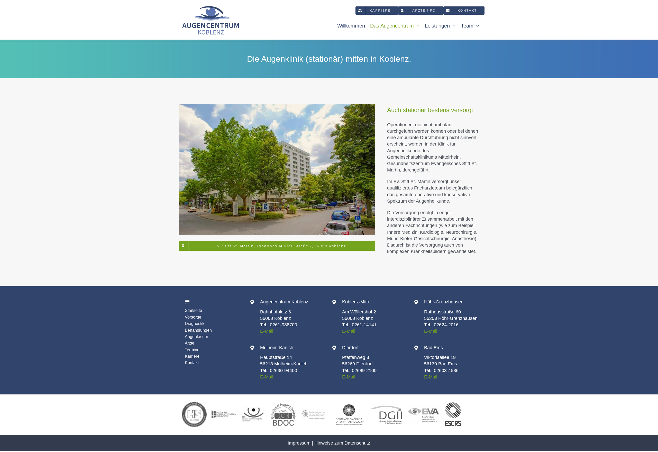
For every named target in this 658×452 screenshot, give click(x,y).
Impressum (299, 443)
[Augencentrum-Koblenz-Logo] (211, 5)
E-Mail (266, 331)
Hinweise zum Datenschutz (342, 443)
